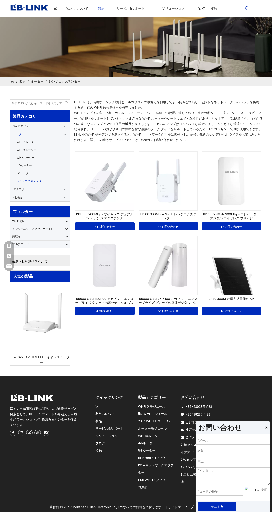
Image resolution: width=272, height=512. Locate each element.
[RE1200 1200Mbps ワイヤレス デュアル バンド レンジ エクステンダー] (104, 180)
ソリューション (106, 436)
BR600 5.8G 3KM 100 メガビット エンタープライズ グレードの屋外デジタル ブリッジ (168, 301)
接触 (98, 450)
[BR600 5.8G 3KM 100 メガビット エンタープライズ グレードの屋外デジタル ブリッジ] (168, 265)
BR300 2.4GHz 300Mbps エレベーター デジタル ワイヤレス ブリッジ (231, 216)
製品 (98, 421)
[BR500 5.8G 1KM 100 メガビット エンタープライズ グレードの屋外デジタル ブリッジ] (104, 265)
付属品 (17, 197)
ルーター (18, 134)
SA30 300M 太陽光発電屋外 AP (231, 299)
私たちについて (106, 413)
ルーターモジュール (152, 428)
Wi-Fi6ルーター (26, 150)
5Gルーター (24, 173)
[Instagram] (46, 433)
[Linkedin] (21, 433)
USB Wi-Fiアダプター (153, 480)
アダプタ (18, 189)
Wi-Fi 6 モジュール (151, 406)
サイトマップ (177, 507)
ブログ (100, 443)
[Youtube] (37, 433)
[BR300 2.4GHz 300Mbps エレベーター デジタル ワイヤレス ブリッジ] (231, 180)
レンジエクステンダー (30, 181)
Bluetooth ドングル (152, 458)
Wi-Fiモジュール (23, 126)
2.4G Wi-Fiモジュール (154, 421)
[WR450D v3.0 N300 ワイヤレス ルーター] (40, 314)
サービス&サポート (109, 428)
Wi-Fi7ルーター (26, 142)
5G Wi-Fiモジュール (152, 413)
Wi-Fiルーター (26, 158)
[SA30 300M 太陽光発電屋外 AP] (231, 280)
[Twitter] (29, 433)
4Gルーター (24, 165)
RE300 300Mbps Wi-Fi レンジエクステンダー (168, 216)
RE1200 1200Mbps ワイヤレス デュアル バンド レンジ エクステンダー (104, 216)
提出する (217, 506)
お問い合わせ (106, 226)
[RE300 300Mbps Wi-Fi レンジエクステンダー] (168, 180)
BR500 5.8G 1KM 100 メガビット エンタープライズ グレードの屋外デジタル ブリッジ (104, 301)
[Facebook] (13, 433)
